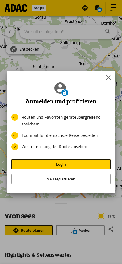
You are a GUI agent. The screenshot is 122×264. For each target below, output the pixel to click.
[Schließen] (108, 77)
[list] (61, 132)
